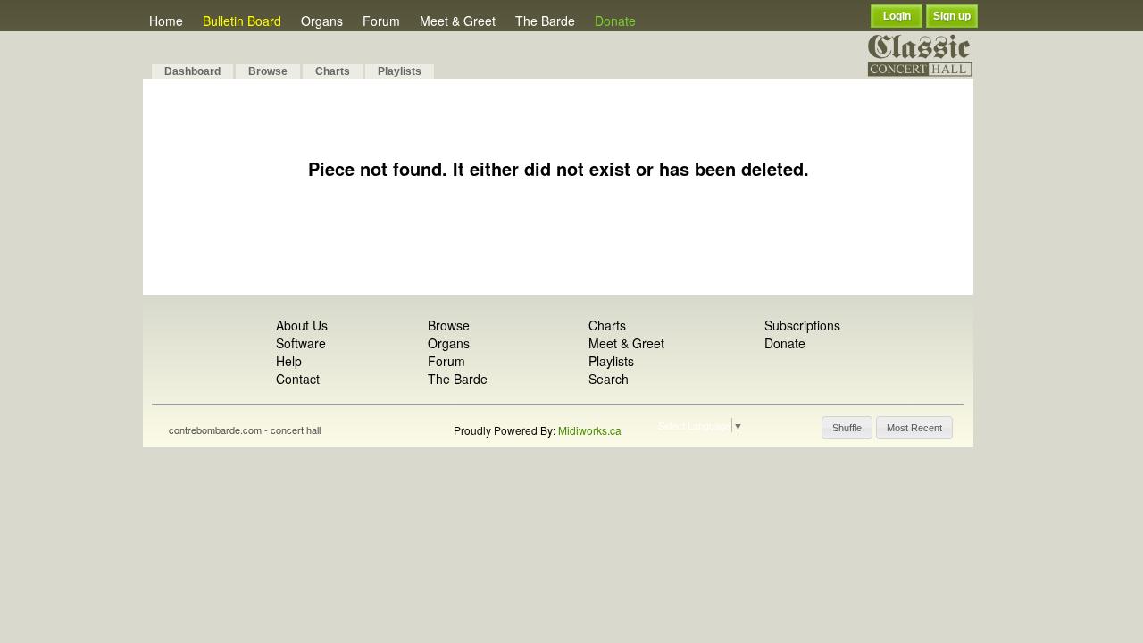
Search (608, 379)
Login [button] (897, 16)
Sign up (952, 16)
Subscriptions (802, 325)
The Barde (545, 20)
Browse (268, 71)
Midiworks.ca (590, 430)
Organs (322, 20)
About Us (302, 325)
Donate (615, 20)
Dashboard (192, 71)
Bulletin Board (242, 20)
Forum (381, 20)
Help (289, 361)
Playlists (399, 71)
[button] (847, 427)
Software (301, 343)
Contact (298, 379)
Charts (332, 71)
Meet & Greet (458, 20)
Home (166, 20)
